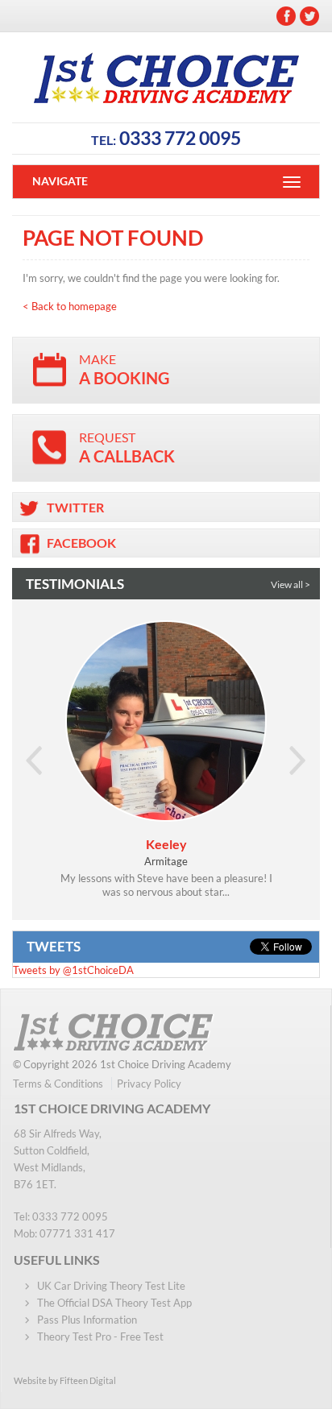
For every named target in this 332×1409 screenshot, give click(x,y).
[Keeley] (166, 721)
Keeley (166, 844)
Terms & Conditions (58, 1083)
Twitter (309, 16)
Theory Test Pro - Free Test (100, 1336)
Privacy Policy (149, 1083)
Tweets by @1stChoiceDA (73, 970)
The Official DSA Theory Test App (114, 1302)
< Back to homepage (70, 306)
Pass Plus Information (87, 1319)
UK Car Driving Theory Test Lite (111, 1285)
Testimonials (75, 583)
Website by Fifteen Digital (65, 1380)
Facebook (286, 16)
